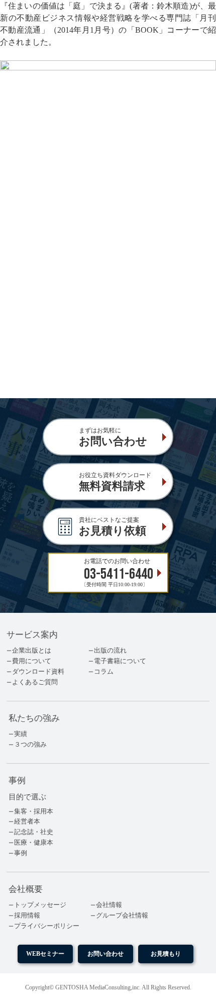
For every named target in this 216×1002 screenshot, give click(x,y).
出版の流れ (110, 650)
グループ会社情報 (122, 915)
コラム (104, 671)
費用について (31, 661)
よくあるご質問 (35, 682)
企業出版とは (31, 650)
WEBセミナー (45, 954)
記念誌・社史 (33, 832)
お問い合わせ (105, 954)
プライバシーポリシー (46, 926)
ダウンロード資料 (38, 671)
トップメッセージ (40, 904)
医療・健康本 (33, 842)
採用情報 (27, 915)
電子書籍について (120, 661)
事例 (20, 853)
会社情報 (109, 904)
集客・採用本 (33, 811)
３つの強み (30, 744)
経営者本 (27, 821)
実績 (20, 734)
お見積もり (166, 954)
